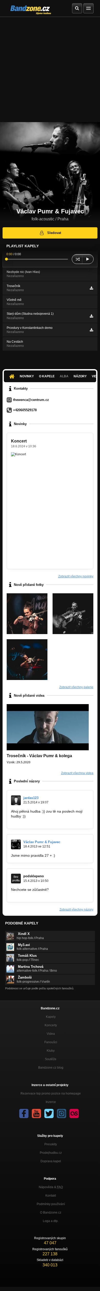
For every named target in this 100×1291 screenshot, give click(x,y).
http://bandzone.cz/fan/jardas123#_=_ (42, 821)
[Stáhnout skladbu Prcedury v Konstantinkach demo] (91, 330)
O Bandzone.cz (50, 1212)
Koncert (19, 441)
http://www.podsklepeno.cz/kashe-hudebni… (47, 894)
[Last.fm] (74, 1113)
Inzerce (51, 1102)
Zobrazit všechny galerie (76, 687)
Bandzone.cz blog (50, 1067)
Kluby (51, 1050)
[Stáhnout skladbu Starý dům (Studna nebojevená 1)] (91, 316)
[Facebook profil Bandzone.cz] (23, 1113)
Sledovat (54, 233)
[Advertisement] (50, 69)
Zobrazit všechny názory (76, 909)
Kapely (51, 1017)
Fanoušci (50, 1042)
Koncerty (51, 1025)
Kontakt (50, 1195)
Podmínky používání (51, 1204)
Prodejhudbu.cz (51, 1153)
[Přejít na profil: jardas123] (16, 800)
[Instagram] (61, 1113)
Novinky (27, 376)
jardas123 (30, 798)
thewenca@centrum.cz (31, 400)
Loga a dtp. (50, 1221)
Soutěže (50, 1059)
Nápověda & (51, 1187)
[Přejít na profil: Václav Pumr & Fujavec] (16, 844)
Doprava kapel (51, 1161)
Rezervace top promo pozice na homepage (51, 1093)
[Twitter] (49, 1113)
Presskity (50, 1144)
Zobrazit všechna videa (77, 773)
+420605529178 (25, 410)
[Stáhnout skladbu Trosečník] (91, 288)
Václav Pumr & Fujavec (41, 842)
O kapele (47, 376)
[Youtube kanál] (36, 1113)
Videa (51, 1034)
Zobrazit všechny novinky (75, 576)
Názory (80, 376)
